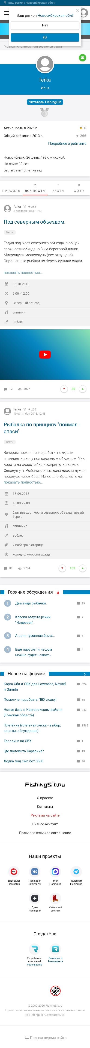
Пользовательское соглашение (45, 833)
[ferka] (7, 208)
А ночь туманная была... (35, 636)
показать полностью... (23, 273)
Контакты (45, 807)
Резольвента (34, 964)
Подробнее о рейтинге (67, 143)
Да (45, 37)
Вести (9, 232)
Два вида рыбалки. (31, 603)
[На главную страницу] (45, 785)
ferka (17, 206)
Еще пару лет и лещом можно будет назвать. (33, 652)
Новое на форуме (26, 673)
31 (10, 568)
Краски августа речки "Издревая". (33, 620)
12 (10, 388)
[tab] (11, 188)
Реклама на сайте (45, 815)
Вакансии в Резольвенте (55, 960)
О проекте (45, 798)
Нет (45, 25)
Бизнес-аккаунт (45, 824)
